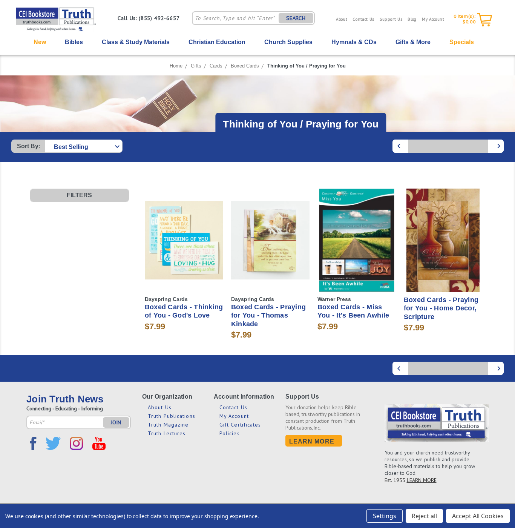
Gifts (196, 66)
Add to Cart (270, 253)
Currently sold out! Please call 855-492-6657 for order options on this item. (184, 253)
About (341, 19)
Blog (412, 19)
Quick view (184, 221)
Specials (461, 42)
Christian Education (217, 42)
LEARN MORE (422, 480)
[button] (79, 195)
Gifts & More (413, 42)
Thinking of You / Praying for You (306, 66)
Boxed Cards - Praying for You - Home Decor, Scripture (441, 308)
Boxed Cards (245, 66)
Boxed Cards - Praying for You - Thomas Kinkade (268, 315)
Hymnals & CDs (354, 42)
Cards (216, 66)
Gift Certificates (240, 424)
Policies (229, 433)
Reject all (424, 516)
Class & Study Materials (136, 42)
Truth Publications (171, 416)
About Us (160, 407)
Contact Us (363, 19)
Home (176, 66)
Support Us (391, 19)
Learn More (311, 441)
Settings (384, 516)
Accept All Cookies (478, 516)
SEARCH (296, 18)
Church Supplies (288, 42)
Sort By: (28, 146)
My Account (433, 19)
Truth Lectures (166, 433)
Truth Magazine (168, 424)
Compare (181, 235)
